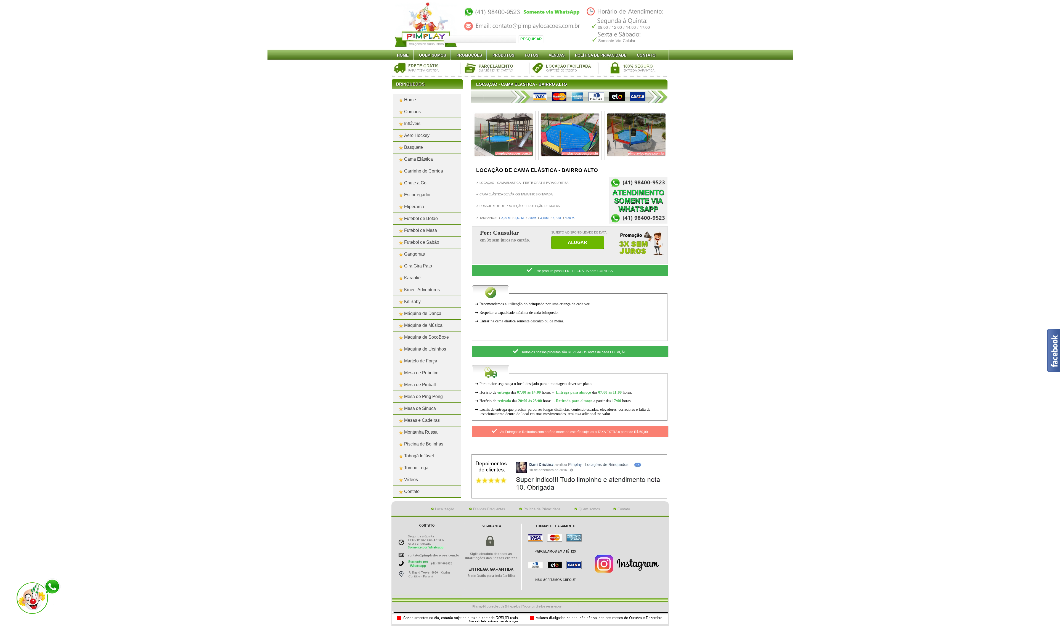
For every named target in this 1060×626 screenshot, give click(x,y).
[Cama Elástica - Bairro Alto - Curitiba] (503, 157)
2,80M (532, 217)
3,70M (557, 217)
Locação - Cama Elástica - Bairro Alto (521, 84)
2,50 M (519, 217)
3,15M (544, 217)
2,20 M (505, 217)
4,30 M (569, 217)
